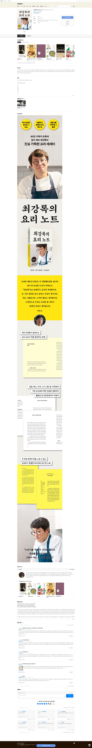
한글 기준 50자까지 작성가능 (22, 695)
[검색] (9, 1)
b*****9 (30, 719)
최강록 (34, 11)
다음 (27, 625)
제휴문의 (33, 744)
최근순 (68, 625)
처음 (19, 625)
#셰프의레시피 (23, 42)
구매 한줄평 (65, 707)
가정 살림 (38, 16)
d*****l (25, 629)
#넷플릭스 (27, 42)
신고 (31, 629)
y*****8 (25, 677)
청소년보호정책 (27, 744)
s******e (24, 641)
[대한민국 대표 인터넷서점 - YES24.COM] (1, 1)
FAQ (35, 744)
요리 (40, 16)
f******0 (50, 719)
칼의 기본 (67, 58)
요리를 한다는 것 (19, 58)
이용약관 (18, 744)
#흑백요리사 (19, 42)
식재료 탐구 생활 (48, 58)
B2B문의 (30, 744)
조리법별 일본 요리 (39, 58)
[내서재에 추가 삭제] (24, 56)
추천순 (70, 625)
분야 (18, 6)
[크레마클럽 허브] (74, 6)
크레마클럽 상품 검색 (55, 6)
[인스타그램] (74, 743)
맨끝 (28, 625)
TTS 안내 (40, 22)
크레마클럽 (20, 4)
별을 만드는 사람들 (58, 58)
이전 (20, 625)
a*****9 (70, 719)
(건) (40, 12)
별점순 (72, 625)
